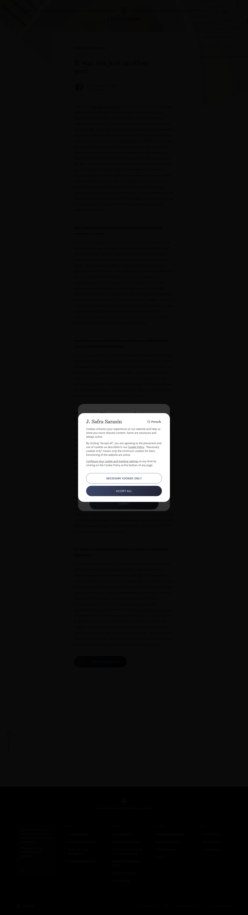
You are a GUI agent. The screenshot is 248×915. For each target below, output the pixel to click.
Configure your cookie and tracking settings (112, 461)
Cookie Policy (136, 447)
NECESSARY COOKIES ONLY (124, 478)
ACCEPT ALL (124, 491)
